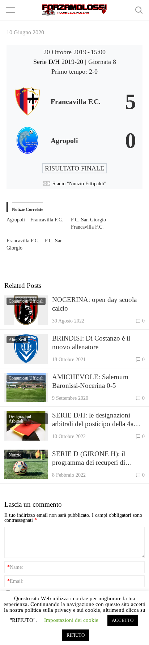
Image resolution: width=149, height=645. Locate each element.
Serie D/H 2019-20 (59, 61)
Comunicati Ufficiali (26, 301)
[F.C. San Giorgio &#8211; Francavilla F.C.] (103, 223)
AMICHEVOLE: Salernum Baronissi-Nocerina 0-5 (90, 381)
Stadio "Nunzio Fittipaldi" (79, 183)
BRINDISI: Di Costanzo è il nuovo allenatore (91, 342)
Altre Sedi (17, 339)
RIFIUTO (76, 635)
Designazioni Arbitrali (20, 419)
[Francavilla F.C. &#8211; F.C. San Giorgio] (39, 244)
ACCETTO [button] (122, 620)
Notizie (15, 455)
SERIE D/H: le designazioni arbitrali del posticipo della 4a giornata (92, 419)
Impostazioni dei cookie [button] (71, 620)
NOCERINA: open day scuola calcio (94, 304)
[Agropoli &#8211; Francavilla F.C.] (39, 220)
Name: (15, 567)
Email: (15, 581)
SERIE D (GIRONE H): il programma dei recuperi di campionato (88, 458)
